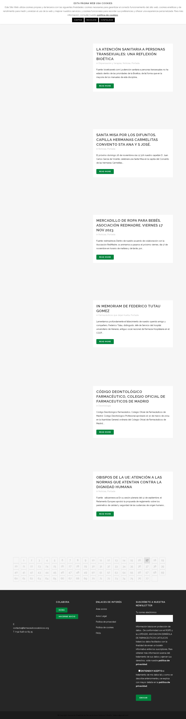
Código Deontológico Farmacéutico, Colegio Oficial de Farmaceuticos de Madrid (130, 396)
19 (162, 560)
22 (31, 566)
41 (24, 572)
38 (154, 566)
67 (70, 578)
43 (39, 572)
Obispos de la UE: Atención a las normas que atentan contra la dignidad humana (129, 482)
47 (70, 572)
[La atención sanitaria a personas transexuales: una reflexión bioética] (53, 83)
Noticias (127, 63)
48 (77, 572)
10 (93, 560)
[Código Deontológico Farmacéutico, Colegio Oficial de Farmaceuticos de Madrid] (53, 426)
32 (108, 566)
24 (46, 566)
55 (131, 572)
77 (147, 578)
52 (108, 572)
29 (85, 566)
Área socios (101, 609)
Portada (136, 63)
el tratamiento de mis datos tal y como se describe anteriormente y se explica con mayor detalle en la (154, 678)
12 (108, 560)
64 (47, 578)
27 (70, 566)
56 (139, 572)
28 (77, 566)
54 (124, 572)
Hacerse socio (67, 617)
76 (139, 578)
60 (16, 578)
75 (131, 578)
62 (31, 578)
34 (124, 566)
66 (62, 578)
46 (62, 572)
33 (116, 566)
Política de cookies (105, 627)
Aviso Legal (101, 616)
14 (124, 560)
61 (24, 578)
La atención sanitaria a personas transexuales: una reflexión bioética (130, 54)
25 (54, 566)
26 (62, 566)
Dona (62, 610)
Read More (105, 86)
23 (39, 566)
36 (139, 566)
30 (93, 566)
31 (101, 566)
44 (47, 572)
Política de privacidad (106, 622)
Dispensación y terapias (110, 63)
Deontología (105, 406)
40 (16, 572)
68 (77, 578)
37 (147, 566)
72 (108, 578)
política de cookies (107, 15)
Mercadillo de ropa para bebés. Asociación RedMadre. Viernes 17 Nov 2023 (129, 225)
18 (154, 560)
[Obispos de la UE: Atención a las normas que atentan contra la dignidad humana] (53, 511)
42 (31, 572)
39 (162, 566)
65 (54, 578)
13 (116, 560)
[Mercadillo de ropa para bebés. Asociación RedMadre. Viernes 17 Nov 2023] (53, 255)
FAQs (98, 633)
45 (54, 572)
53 (116, 572)
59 (162, 572)
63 (39, 578)
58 (154, 572)
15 (131, 560)
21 (24, 566)
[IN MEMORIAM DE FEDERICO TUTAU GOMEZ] (53, 340)
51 (101, 572)
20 (16, 566)
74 (123, 578)
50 (93, 572)
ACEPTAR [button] (78, 20)
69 (85, 578)
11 (101, 560)
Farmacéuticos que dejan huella (114, 315)
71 (101, 578)
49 (85, 572)
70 (93, 578)
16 (139, 560)
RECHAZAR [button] (91, 20)
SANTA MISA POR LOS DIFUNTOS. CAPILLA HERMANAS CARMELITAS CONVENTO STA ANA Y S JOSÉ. (127, 140)
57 (147, 572)
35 (131, 566)
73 (116, 578)
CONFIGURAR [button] (107, 20)
